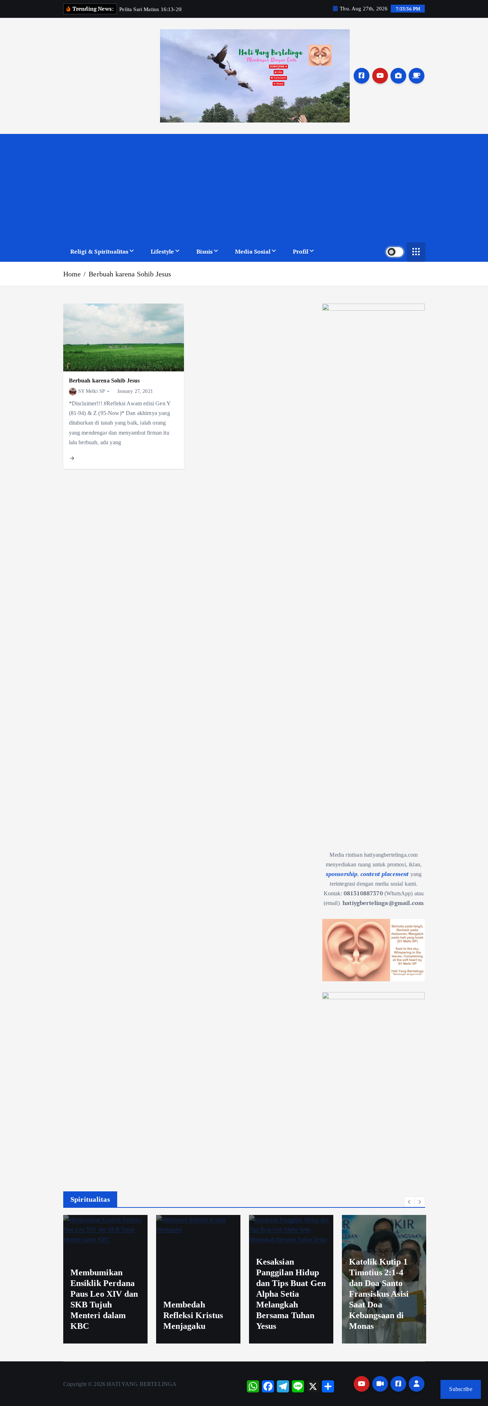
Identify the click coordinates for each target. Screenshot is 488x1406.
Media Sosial (252, 251)
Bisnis (204, 251)
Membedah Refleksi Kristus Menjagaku (193, 1315)
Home (72, 274)
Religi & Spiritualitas (99, 251)
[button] (409, 1201)
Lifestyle (162, 251)
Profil (301, 251)
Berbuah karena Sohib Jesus (130, 274)
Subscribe (460, 1389)
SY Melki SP (91, 391)
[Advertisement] (244, 187)
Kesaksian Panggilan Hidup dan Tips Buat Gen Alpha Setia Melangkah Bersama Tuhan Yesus (291, 1294)
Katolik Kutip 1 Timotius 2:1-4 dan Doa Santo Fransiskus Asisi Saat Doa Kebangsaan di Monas (379, 1294)
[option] (105, 1279)
